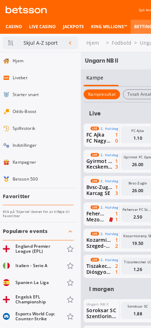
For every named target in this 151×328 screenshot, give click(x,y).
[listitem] (14, 27)
